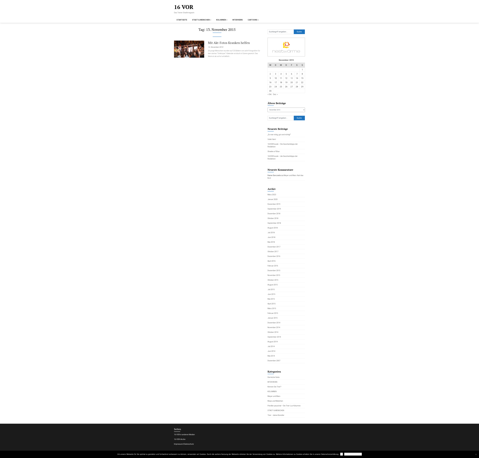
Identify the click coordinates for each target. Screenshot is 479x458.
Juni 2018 (271, 237)
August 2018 (273, 228)
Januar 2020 (273, 199)
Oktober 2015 (273, 280)
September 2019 (274, 209)
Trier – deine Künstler (276, 415)
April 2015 (272, 304)
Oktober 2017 (273, 252)
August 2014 (273, 342)
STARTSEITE (182, 20)
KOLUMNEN (221, 20)
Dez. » (275, 94)
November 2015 (274, 275)
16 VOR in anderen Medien (184, 435)
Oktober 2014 (273, 332)
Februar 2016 (273, 266)
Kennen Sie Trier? (274, 387)
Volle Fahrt (272, 139)
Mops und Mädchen (275, 401)
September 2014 (274, 337)
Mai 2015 (271, 299)
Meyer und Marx (274, 396)
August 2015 (273, 285)
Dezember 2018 (274, 214)
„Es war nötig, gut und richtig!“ (279, 135)
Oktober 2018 (273, 218)
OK (341, 454)
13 (292, 78)
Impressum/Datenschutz (184, 444)
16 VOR (183, 7)
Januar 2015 (273, 318)
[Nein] (476, 454)
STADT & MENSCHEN (201, 20)
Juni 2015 (271, 294)
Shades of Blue (274, 151)
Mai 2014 (271, 356)
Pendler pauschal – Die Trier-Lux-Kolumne (284, 406)
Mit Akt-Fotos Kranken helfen (229, 43)
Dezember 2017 (274, 247)
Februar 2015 (273, 313)
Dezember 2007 (274, 361)
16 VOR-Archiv (179, 439)
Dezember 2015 (274, 271)
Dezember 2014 (274, 323)
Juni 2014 (271, 351)
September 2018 (274, 223)
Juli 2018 (271, 233)
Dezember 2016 (274, 256)
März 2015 (272, 308)
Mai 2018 (271, 242)
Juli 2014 (271, 346)
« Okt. (270, 94)
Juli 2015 (271, 289)
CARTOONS (252, 20)
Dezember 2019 (274, 204)
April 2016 (272, 261)
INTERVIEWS (237, 20)
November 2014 (274, 327)
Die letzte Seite (274, 377)
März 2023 (272, 195)
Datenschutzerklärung (353, 454)
